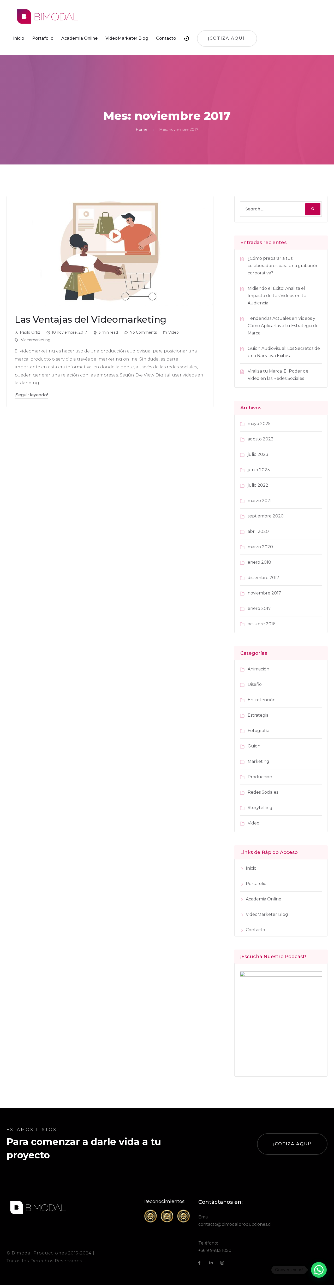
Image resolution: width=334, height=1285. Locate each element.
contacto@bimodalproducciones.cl (235, 1224)
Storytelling (260, 807)
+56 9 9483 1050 (214, 1250)
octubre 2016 (261, 623)
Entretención (262, 699)
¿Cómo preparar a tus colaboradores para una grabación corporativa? (283, 265)
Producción (260, 776)
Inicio (18, 38)
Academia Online (79, 38)
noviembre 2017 (264, 593)
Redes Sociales (263, 792)
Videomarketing (35, 340)
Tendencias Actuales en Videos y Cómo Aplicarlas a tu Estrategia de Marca (283, 325)
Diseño (255, 684)
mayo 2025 (259, 423)
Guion (254, 746)
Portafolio (42, 38)
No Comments (143, 332)
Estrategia (258, 715)
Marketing (258, 761)
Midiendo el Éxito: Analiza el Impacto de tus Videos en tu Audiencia (277, 295)
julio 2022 (258, 485)
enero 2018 (259, 562)
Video (173, 332)
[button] (319, 1270)
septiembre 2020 (266, 516)
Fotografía (258, 730)
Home (141, 129)
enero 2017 (259, 608)
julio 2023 (258, 454)
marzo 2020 (260, 546)
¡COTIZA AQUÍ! (292, 1143)
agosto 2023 (260, 439)
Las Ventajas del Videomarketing (90, 319)
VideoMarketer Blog (126, 38)
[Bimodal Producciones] (47, 16)
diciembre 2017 (263, 577)
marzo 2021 (260, 500)
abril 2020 (258, 531)
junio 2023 (259, 469)
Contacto (166, 38)
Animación (258, 669)
